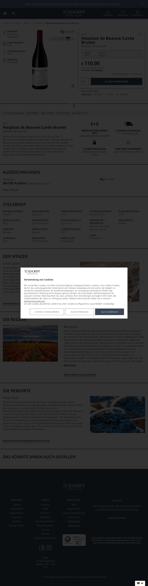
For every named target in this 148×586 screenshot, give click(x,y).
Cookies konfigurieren (47, 311)
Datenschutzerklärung (34, 301)
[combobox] (140, 583)
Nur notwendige (79, 311)
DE (142, 583)
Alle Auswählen (109, 311)
